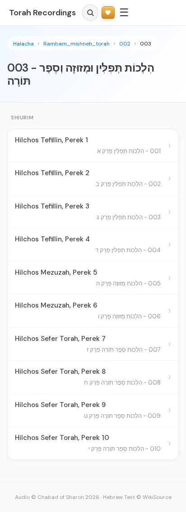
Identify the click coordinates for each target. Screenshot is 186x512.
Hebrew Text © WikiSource (137, 497)
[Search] (90, 13)
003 (145, 43)
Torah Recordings (42, 12)
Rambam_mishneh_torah (76, 43)
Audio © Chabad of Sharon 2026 (57, 497)
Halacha (23, 43)
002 (124, 43)
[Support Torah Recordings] (108, 12)
